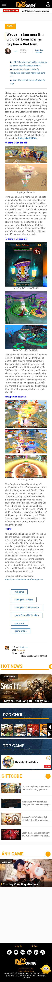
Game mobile (9, 676)
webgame (19, 592)
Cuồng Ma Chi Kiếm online (27, 607)
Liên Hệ (18, 946)
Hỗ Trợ (34, 946)
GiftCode (11, 776)
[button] (49, 734)
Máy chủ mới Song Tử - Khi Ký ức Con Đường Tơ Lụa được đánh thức (26, 701)
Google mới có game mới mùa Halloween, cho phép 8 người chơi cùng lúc (27, 73)
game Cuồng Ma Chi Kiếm (27, 615)
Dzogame (21, 650)
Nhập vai (24, 647)
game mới (19, 623)
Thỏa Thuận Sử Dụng (26, 971)
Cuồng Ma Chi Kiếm (24, 600)
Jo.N (15, 51)
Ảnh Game (12, 853)
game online (21, 631)
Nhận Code (32, 788)
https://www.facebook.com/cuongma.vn (24, 579)
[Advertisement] (26, 915)
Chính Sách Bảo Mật (26, 969)
